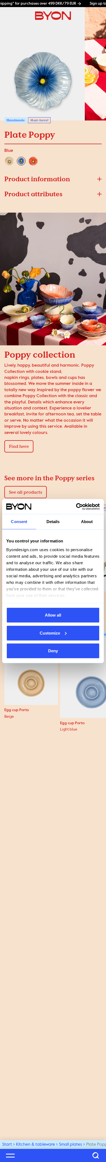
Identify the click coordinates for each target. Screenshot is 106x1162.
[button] (53, 178)
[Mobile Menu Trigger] (10, 1155)
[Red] (33, 161)
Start (7, 1144)
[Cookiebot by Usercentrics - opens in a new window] (76, 506)
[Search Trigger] (95, 1155)
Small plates (70, 1144)
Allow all (53, 615)
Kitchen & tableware (35, 1144)
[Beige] (9, 161)
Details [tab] (53, 521)
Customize (50, 632)
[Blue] (21, 161)
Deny (53, 650)
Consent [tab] (19, 521)
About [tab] (87, 521)
